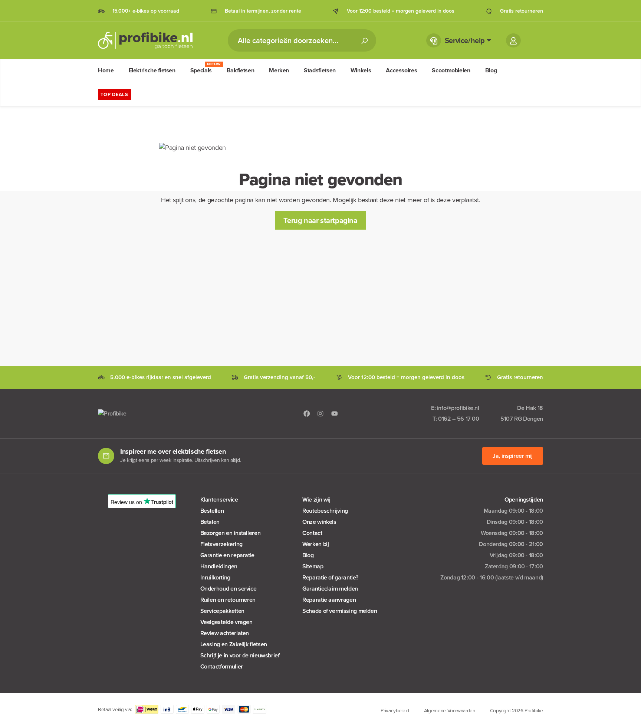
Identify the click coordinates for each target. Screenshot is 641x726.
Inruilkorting (215, 577)
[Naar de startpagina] (145, 40)
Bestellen (212, 510)
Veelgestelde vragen (226, 622)
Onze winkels (319, 522)
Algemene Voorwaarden (449, 710)
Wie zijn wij (316, 499)
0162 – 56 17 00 (458, 418)
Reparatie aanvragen (329, 599)
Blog (308, 555)
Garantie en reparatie (227, 555)
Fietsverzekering (221, 544)
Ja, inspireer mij (513, 455)
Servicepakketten (222, 611)
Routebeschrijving (325, 510)
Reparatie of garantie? (330, 577)
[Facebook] (306, 413)
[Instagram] (320, 413)
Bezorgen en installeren (230, 533)
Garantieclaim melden (330, 588)
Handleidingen (218, 566)
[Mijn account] (513, 40)
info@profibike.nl (458, 408)
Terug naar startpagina (320, 220)
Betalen (210, 522)
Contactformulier (221, 666)
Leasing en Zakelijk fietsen (233, 644)
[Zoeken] (364, 40)
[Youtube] (334, 413)
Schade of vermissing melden (339, 611)
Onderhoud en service (228, 588)
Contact (312, 533)
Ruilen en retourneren (228, 599)
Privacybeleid (395, 710)
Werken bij (315, 544)
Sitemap (312, 566)
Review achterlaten (224, 633)
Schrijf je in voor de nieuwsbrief (240, 655)
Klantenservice (219, 499)
